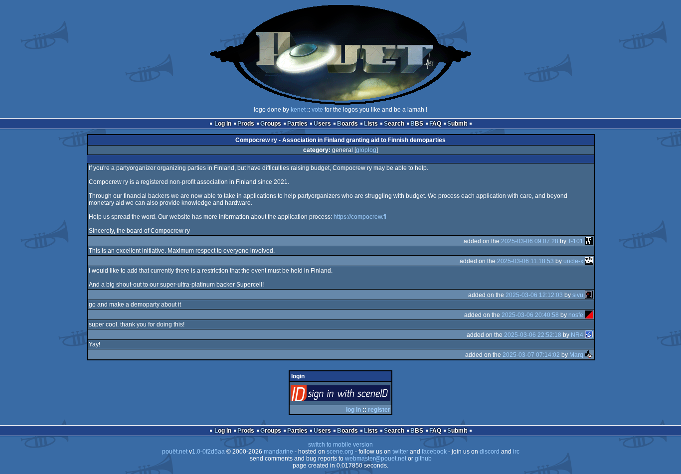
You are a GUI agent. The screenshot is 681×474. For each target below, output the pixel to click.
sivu (577, 295)
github (423, 458)
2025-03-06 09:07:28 (529, 241)
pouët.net (174, 451)
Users (322, 123)
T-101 (575, 241)
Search (394, 123)
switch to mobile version (340, 444)
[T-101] (589, 241)
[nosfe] (589, 315)
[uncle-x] (589, 261)
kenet (298, 109)
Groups (270, 123)
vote (317, 109)
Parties (297, 123)
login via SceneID (357, 395)
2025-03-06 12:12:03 (534, 295)
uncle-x (573, 261)
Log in (222, 123)
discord (490, 451)
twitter (400, 451)
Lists (371, 123)
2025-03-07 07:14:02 (531, 354)
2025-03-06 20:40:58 (530, 315)
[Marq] (589, 354)
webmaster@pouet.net (375, 458)
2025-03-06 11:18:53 (525, 261)
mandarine (278, 451)
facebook (434, 451)
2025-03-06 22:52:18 (532, 334)
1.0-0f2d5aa (208, 451)
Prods (245, 123)
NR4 (577, 334)
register (379, 409)
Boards (347, 123)
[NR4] (589, 334)
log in (353, 409)
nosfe (575, 315)
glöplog (366, 150)
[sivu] (589, 295)
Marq (576, 354)
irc (516, 451)
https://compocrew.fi (360, 216)
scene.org (340, 451)
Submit (457, 123)
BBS (416, 123)
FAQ (435, 123)
